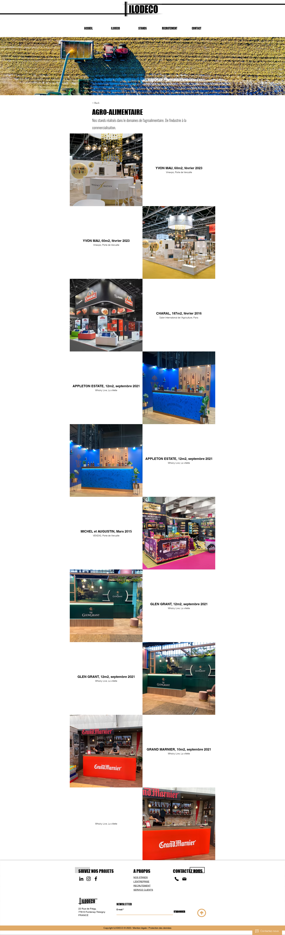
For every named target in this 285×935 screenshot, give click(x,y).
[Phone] (176, 879)
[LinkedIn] (81, 879)
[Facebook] (96, 879)
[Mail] (184, 879)
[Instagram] (88, 879)
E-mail (119, 909)
